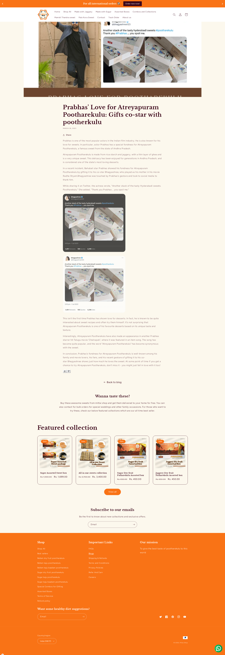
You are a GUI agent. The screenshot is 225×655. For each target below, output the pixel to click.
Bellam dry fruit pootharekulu (51, 558)
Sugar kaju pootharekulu (48, 577)
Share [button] (68, 135)
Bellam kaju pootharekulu (49, 563)
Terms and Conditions (99, 563)
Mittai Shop (184, 643)
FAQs (91, 549)
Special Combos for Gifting (50, 586)
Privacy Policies (96, 568)
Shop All (41, 549)
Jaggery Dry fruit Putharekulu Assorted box (169, 474)
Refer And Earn (96, 572)
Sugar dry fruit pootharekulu (50, 572)
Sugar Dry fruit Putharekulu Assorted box (130, 474)
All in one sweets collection (93, 473)
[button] (174, 15)
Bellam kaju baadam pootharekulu (53, 568)
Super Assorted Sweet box (53, 473)
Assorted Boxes (44, 591)
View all (112, 492)
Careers (92, 577)
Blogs (91, 553)
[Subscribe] (134, 524)
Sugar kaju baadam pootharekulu (52, 582)
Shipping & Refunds (98, 558)
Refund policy (43, 601)
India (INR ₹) (45, 641)
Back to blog (114, 382)
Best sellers (42, 553)
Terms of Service (45, 596)
